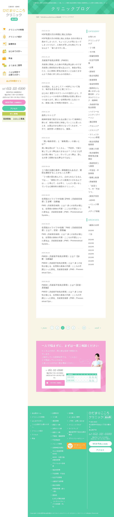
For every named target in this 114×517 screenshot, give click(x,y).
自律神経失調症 (57, 447)
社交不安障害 (57, 477)
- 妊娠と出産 (93, 149)
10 (84, 328)
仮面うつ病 (56, 432)
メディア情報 (94, 211)
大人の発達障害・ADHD (58, 452)
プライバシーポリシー (76, 438)
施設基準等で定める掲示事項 (77, 433)
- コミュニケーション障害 (94, 135)
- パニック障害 (93, 205)
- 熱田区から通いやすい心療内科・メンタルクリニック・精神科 (94, 94)
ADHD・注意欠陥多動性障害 (58, 458)
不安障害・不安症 (58, 474)
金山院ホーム (36, 413)
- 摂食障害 (92, 182)
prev (45, 327)
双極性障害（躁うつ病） (58, 490)
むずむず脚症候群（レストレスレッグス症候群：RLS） (58, 502)
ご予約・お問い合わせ (76, 421)
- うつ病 (91, 48)
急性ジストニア (49, 115)
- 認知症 (91, 71)
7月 (90, 234)
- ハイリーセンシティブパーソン (94, 115)
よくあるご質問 (74, 417)
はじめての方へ (37, 421)
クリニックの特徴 (38, 417)
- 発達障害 (92, 80)
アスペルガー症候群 (58, 464)
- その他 (91, 52)
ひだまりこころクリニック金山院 (51, 17)
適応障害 (55, 421)
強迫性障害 (56, 470)
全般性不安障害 (57, 481)
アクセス (35, 435)
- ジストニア (93, 130)
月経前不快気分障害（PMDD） (56, 60)
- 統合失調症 (93, 76)
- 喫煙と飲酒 (93, 177)
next (97, 327)
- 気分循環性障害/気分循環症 (93, 156)
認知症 (54, 495)
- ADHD (91, 200)
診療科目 (55, 413)
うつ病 (54, 417)
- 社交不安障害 (93, 61)
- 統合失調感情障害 (93, 143)
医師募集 (7, 119)
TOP (37, 17)
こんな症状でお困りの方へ (40, 425)
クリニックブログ (94, 42)
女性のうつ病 (57, 428)
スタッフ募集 (18, 119)
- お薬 (90, 67)
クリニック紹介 (37, 431)
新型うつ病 (56, 425)
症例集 (71, 413)
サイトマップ (73, 428)
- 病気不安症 (93, 196)
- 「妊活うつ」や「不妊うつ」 (94, 189)
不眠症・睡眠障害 (58, 436)
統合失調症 (56, 485)
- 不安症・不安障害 (93, 171)
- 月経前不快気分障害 (93, 105)
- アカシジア (93, 126)
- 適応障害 (92, 122)
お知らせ (92, 37)
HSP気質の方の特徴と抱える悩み (57, 34)
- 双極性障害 (93, 56)
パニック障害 (57, 444)
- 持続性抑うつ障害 (93, 164)
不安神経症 (56, 440)
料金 (33, 438)
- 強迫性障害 (93, 84)
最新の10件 (94, 225)
